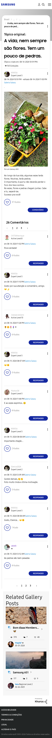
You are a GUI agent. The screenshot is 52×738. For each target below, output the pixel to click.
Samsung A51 (21, 672)
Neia (17, 684)
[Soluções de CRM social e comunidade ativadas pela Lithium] (41, 701)
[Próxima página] (26, 228)
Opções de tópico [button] (43, 26)
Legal (4, 725)
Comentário (38, 210)
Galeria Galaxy (10, 82)
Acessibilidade (8, 710)
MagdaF (18, 643)
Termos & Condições (11, 715)
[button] (43, 73)
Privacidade (7, 720)
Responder (38, 263)
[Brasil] (8, 4)
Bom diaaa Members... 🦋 (26, 629)
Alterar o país (8, 729)
